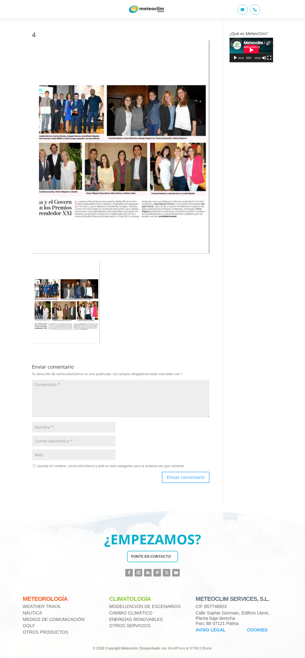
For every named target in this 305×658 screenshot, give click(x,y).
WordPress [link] (176, 648)
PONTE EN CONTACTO (151, 556)
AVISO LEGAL (211, 629)
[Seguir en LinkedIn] (148, 573)
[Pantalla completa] (269, 58)
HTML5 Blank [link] (200, 648)
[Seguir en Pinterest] (157, 573)
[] (255, 13)
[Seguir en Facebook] (129, 573)
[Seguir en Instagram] (138, 573)
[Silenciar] (264, 58)
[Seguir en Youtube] (176, 573)
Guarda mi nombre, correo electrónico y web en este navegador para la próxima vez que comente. (111, 466)
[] (242, 13)
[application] (251, 50)
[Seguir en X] (166, 573)
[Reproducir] (235, 58)
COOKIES (257, 629)
